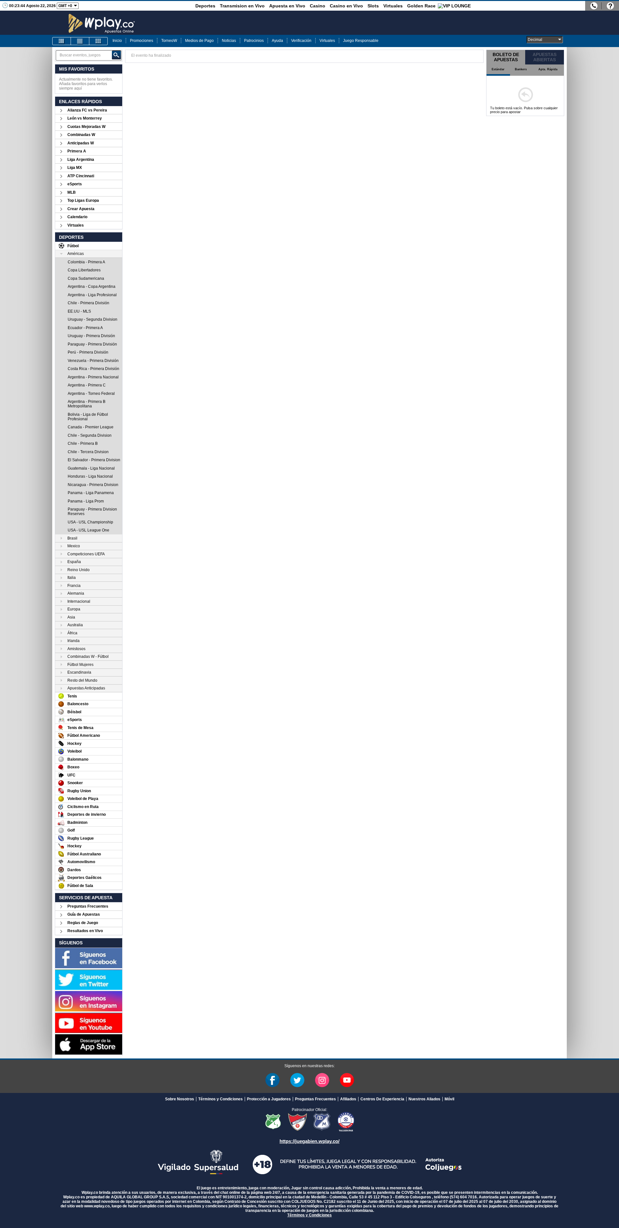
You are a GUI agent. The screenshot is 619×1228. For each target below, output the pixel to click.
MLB (71, 192)
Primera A (76, 151)
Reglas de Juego (82, 923)
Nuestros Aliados (424, 1099)
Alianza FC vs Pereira (87, 110)
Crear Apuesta (80, 209)
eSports (74, 184)
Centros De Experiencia (382, 1099)
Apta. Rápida (547, 69)
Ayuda (277, 40)
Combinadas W (81, 134)
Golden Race (421, 5)
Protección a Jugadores (269, 1099)
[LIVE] (62, 41)
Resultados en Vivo (85, 931)
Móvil (449, 1099)
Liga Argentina (80, 159)
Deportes (205, 5)
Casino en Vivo (346, 5)
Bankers (521, 69)
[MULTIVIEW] (98, 41)
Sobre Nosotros (179, 1099)
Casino (317, 5)
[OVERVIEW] (80, 41)
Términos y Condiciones (220, 1099)
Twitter (297, 1080)
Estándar (498, 69)
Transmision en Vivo (242, 5)
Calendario (77, 217)
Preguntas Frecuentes (87, 906)
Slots (373, 5)
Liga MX (74, 167)
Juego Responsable (360, 40)
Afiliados (348, 1099)
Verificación (301, 40)
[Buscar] (116, 55)
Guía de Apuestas (83, 914)
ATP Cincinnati (80, 176)
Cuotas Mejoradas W (86, 126)
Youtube (347, 1080)
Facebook (272, 1080)
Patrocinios (254, 40)
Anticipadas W (80, 143)
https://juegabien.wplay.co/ (309, 1141)
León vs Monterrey (84, 118)
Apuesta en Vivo (287, 5)
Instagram (322, 1080)
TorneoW (169, 40)
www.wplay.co (97, 1206)
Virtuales (393, 5)
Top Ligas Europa (83, 200)
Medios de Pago (199, 40)
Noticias (229, 40)
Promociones (141, 40)
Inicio (117, 40)
